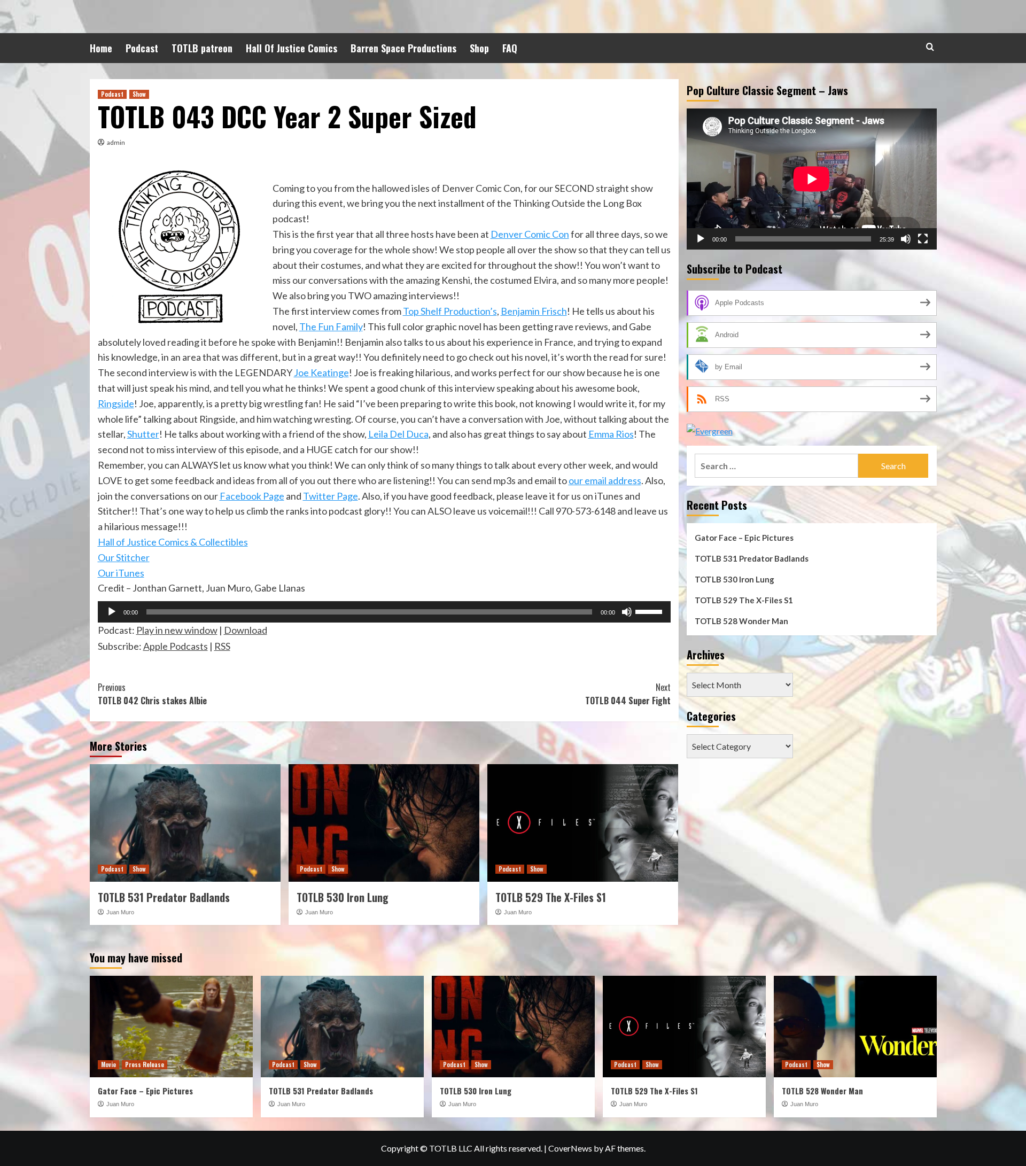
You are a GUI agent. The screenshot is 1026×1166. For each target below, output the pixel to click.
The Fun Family (331, 326)
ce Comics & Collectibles (197, 542)
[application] (384, 612)
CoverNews (570, 1148)
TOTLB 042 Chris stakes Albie (152, 694)
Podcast (142, 48)
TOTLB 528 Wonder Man (741, 621)
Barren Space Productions (403, 48)
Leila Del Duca (398, 434)
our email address (605, 480)
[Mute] (626, 612)
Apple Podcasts (175, 646)
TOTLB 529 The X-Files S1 (550, 897)
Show (139, 94)
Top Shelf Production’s (450, 311)
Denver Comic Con (530, 234)
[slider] (650, 610)
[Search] (930, 46)
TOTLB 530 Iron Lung (342, 897)
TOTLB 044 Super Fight (628, 694)
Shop (479, 48)
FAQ (509, 48)
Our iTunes (121, 573)
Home (101, 48)
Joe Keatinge (321, 372)
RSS (222, 646)
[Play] (111, 612)
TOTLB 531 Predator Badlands (164, 897)
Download (245, 630)
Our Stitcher (124, 557)
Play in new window (176, 630)
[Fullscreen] (923, 238)
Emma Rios (611, 434)
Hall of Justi (122, 542)
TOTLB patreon (202, 48)
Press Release (144, 1064)
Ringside (116, 403)
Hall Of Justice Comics (291, 48)
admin (116, 142)
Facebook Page (252, 496)
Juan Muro (120, 912)
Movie (108, 1064)
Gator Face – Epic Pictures (744, 537)
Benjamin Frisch (534, 311)
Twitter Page (330, 496)
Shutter (143, 434)
